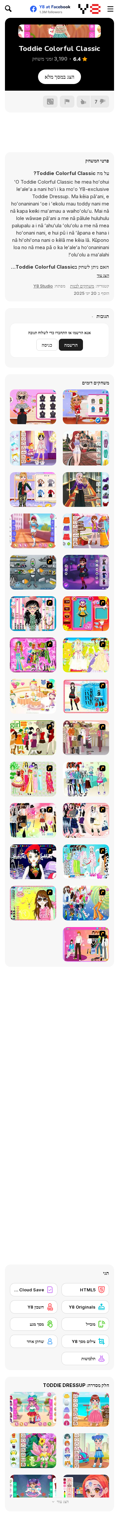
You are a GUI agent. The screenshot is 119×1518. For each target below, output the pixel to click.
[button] (103, 275)
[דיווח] (67, 102)
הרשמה (71, 345)
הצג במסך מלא (59, 76)
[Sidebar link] (110, 9)
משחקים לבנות (82, 286)
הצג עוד (62, 1501)
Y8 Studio (43, 286)
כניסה (47, 345)
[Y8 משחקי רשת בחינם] (89, 9)
